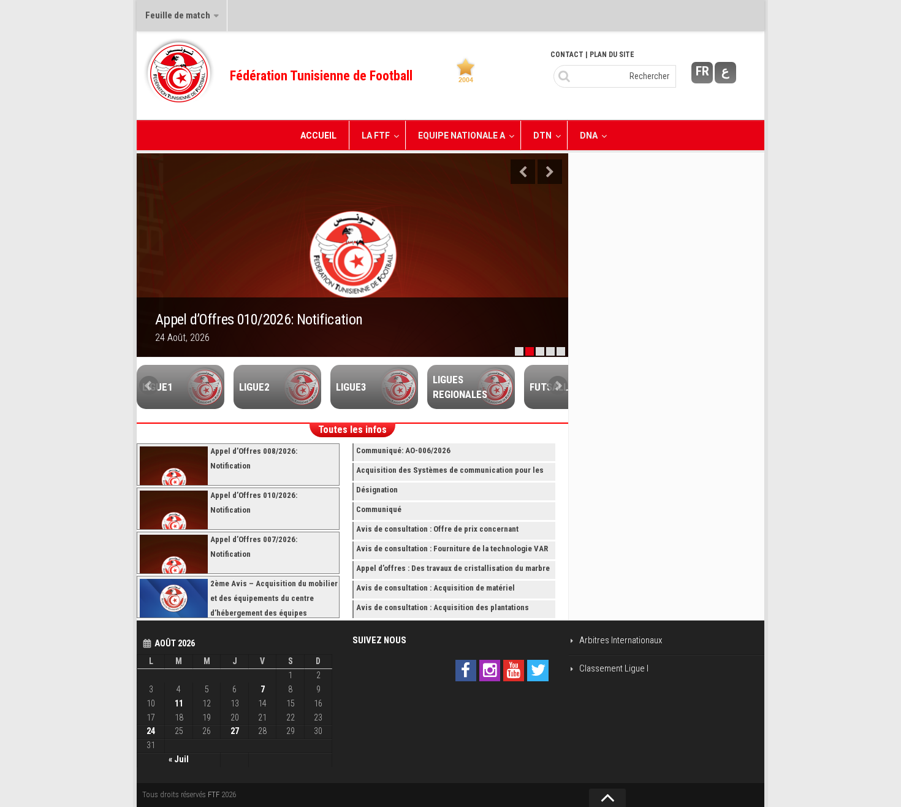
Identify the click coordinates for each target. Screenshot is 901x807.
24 (150, 731)
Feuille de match (177, 15)
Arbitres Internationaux (620, 640)
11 (179, 703)
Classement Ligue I (613, 668)
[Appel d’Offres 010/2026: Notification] (352, 255)
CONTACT (567, 54)
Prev (149, 386)
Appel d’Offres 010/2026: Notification (258, 319)
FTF (213, 794)
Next (550, 171)
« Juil (179, 759)
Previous (523, 171)
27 (234, 731)
